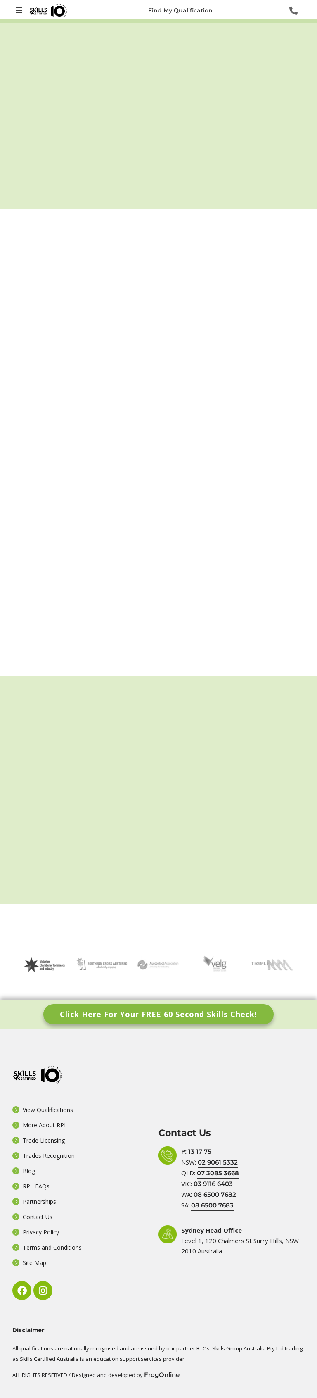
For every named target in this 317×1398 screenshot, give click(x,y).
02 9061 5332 (218, 1162)
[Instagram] (42, 1290)
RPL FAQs (36, 1186)
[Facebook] (21, 1290)
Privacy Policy (41, 1232)
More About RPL (45, 1125)
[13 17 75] (293, 10)
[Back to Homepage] (48, 10)
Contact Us (37, 1217)
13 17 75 (199, 1151)
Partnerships (39, 1201)
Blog (29, 1171)
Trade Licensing (44, 1140)
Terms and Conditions (52, 1247)
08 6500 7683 (212, 1205)
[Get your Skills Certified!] (20, 10)
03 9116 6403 (213, 1184)
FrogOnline (162, 1375)
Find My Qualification (180, 10)
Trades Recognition (49, 1156)
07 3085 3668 (218, 1173)
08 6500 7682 (215, 1194)
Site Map (34, 1263)
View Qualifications (48, 1110)
